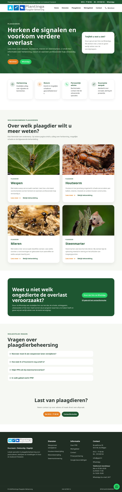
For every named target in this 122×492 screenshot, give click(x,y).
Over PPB (73, 445)
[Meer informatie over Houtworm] (88, 159)
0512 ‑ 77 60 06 (86, 2)
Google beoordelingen (78, 460)
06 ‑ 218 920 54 (99, 2)
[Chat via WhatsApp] (117, 487)
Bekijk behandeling (30, 198)
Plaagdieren (76, 8)
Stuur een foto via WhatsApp (95, 295)
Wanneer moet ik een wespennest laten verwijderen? (34, 354)
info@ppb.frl (97, 458)
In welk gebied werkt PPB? (23, 378)
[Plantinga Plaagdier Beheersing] (26, 8)
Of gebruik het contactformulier (94, 300)
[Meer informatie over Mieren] (34, 220)
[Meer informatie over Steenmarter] (88, 220)
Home (56, 8)
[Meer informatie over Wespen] (34, 159)
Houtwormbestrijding (56, 451)
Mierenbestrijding (54, 455)
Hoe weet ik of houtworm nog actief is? (28, 362)
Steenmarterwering (55, 458)
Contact (99, 8)
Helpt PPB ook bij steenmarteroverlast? (28, 370)
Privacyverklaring (76, 456)
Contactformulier (70, 414)
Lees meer (16, 198)
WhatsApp (110, 2)
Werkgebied (88, 8)
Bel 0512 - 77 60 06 (51, 414)
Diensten (65, 8)
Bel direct (13, 62)
